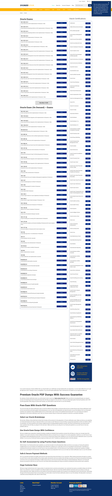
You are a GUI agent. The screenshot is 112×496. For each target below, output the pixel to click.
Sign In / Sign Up (55, 486)
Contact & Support (66, 5)
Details (61, 27)
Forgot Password (55, 485)
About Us (58, 5)
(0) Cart (89, 1)
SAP (53, 9)
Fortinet (69, 9)
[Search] (90, 5)
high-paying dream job (60, 398)
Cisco (22, 9)
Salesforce (47, 9)
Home (53, 5)
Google (28, 9)
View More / (43, 102)
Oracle (40, 9)
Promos (22, 490)
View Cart (53, 488)
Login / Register (82, 1)
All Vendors (76, 9)
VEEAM (58, 9)
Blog (73, 5)
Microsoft (34, 9)
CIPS (64, 9)
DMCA (21, 491)
